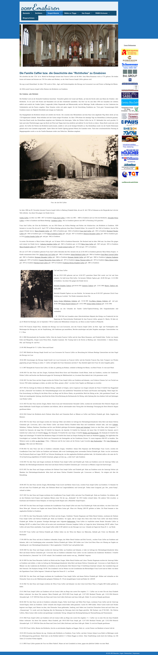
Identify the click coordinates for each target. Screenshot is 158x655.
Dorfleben (38, 13)
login (121, 653)
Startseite (26, 13)
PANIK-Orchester (101, 13)
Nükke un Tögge (70, 13)
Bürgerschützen (29, 18)
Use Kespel (86, 13)
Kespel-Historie (53, 13)
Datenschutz (128, 653)
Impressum (136, 653)
